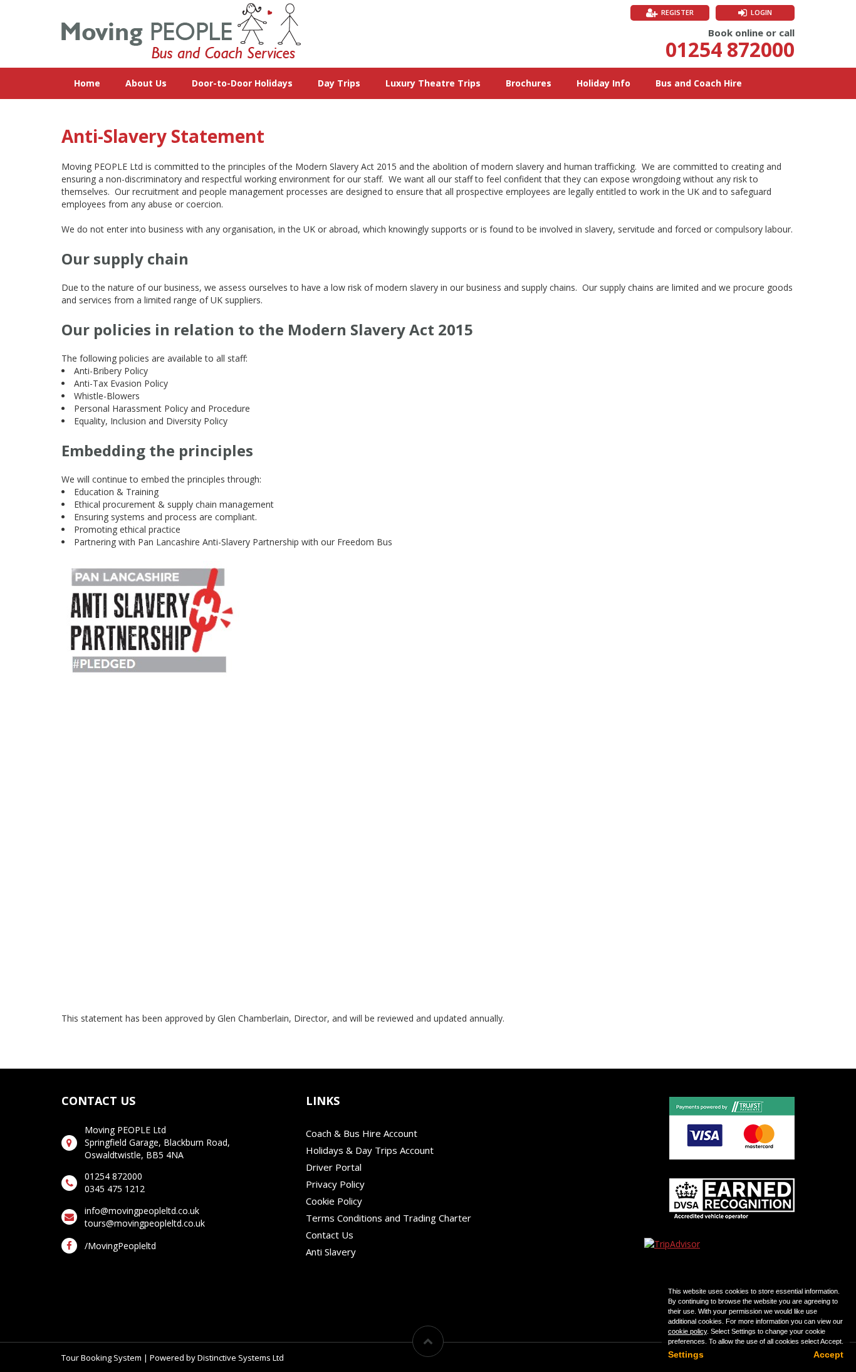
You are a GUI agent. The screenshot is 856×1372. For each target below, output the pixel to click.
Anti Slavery (331, 1251)
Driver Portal (334, 1167)
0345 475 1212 (115, 1189)
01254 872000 (730, 49)
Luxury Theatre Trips (433, 83)
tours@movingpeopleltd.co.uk (145, 1223)
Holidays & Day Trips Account (370, 1150)
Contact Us (329, 1234)
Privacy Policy (335, 1184)
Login (761, 12)
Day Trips (339, 83)
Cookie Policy (334, 1201)
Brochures (528, 83)
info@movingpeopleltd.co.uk (142, 1211)
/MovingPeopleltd (120, 1246)
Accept (828, 1354)
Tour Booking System (101, 1357)
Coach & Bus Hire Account (361, 1133)
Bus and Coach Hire (698, 83)
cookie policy (687, 1331)
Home (87, 83)
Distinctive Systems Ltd (240, 1357)
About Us (146, 83)
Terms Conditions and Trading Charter (388, 1218)
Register (677, 12)
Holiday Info (603, 83)
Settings (686, 1354)
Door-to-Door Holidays (242, 83)
